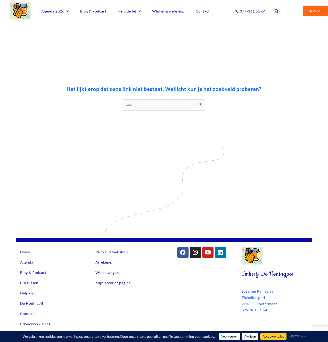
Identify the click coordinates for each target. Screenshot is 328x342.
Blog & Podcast (93, 11)
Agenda (26, 262)
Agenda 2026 (52, 11)
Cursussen (29, 283)
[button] (276, 11)
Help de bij (127, 11)
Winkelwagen (107, 272)
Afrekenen (104, 262)
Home (25, 252)
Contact (203, 11)
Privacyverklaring (35, 324)
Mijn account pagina (113, 283)
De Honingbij (31, 303)
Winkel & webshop (168, 11)
